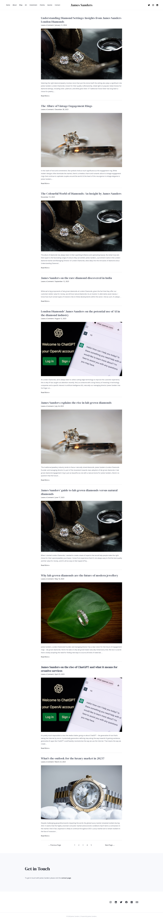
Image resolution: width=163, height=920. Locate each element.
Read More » (45, 96)
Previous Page (54, 845)
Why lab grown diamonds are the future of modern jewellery (79, 575)
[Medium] (132, 902)
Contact (57, 5)
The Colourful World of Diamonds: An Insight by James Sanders (81, 194)
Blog (20, 5)
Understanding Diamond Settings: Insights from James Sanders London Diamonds (81, 20)
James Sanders (81, 5)
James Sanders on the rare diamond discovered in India (76, 278)
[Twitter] (149, 5)
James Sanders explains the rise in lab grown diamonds (76, 403)
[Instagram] (153, 5)
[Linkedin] (157, 5)
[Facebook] (126, 902)
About (15, 5)
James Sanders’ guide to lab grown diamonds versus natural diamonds (79, 492)
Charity (42, 5)
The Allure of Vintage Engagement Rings (66, 106)
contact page (66, 878)
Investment (33, 5)
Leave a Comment (47, 25)
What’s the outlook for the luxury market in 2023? (72, 758)
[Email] (137, 902)
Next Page (110, 845)
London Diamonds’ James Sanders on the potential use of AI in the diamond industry (80, 313)
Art (26, 5)
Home (8, 5)
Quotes (49, 5)
